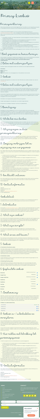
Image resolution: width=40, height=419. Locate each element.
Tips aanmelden (5, 397)
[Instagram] (24, 395)
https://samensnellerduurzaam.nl (6, 32)
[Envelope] (35, 395)
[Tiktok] (30, 395)
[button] (32, 3)
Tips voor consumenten (7, 389)
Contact (4, 398)
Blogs (3, 392)
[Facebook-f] (32, 395)
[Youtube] (27, 395)
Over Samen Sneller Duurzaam (8, 394)
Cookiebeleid (3, 81)
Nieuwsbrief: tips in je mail (7, 395)
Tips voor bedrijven (6, 391)
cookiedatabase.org (21, 379)
